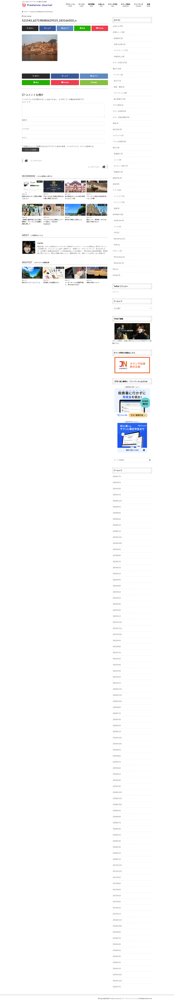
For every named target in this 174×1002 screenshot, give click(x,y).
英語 (115, 123)
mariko (40, 243)
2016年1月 (117, 968)
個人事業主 (119, 99)
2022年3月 (117, 610)
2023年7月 (117, 562)
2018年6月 (117, 829)
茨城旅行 (118, 154)
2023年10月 (117, 543)
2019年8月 (117, 756)
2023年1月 (117, 574)
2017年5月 (117, 896)
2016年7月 (117, 938)
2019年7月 (117, 762)
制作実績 (91, 5)
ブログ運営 (118, 105)
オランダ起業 (119, 111)
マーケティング (121, 50)
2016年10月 (117, 926)
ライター (118, 75)
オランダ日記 (112, 5)
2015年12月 (117, 975)
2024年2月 (117, 525)
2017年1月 (117, 914)
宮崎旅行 (118, 172)
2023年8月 (117, 555)
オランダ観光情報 (121, 117)
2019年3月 (117, 786)
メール (25, 129)
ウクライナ (118, 135)
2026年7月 (117, 476)
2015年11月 (117, 981)
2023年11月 (117, 537)
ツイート (115, 292)
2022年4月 (117, 604)
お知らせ (101, 5)
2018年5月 (117, 835)
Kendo (116, 275)
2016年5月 (117, 950)
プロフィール (70, 5)
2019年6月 (117, 768)
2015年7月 (117, 987)
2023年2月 (117, 568)
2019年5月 (117, 774)
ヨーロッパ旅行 (121, 166)
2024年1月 (117, 531)
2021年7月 (117, 653)
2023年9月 (117, 549)
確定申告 (117, 178)
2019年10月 (117, 744)
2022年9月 (117, 580)
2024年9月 (117, 507)
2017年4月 (117, 902)
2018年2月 (117, 853)
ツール (117, 227)
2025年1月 (117, 495)
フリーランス (138, 5)
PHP (117, 245)
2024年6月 (117, 519)
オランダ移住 (125, 5)
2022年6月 (117, 592)
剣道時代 (118, 38)
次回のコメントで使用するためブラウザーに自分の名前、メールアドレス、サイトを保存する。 (59, 146)
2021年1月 (117, 683)
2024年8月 (117, 513)
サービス (81, 5)
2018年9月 (117, 811)
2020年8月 (117, 707)
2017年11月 (117, 871)
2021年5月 (117, 659)
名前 (24, 120)
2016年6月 (117, 944)
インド (117, 160)
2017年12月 (117, 865)
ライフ (117, 190)
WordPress (119, 239)
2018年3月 (117, 847)
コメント (26, 102)
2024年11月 (117, 501)
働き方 (117, 69)
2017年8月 (117, 883)
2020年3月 (117, 719)
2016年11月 (117, 920)
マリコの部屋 (119, 141)
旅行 (116, 148)
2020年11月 (117, 695)
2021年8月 (117, 647)
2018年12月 (117, 792)
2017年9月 (117, 877)
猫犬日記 (117, 129)
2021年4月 (117, 665)
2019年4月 (117, 780)
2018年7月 (117, 823)
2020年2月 (117, 725)
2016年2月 (117, 962)
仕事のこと (118, 32)
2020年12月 (117, 689)
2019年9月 (117, 750)
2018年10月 (117, 804)
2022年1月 (117, 616)
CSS (116, 233)
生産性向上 (119, 56)
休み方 (117, 81)
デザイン (117, 251)
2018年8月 (117, 817)
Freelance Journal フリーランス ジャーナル (123, 998)
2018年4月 (117, 841)
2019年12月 (117, 738)
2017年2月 (117, 908)
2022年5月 (117, 598)
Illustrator (119, 263)
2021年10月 (117, 634)
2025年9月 (117, 482)
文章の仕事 (119, 44)
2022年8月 (117, 586)
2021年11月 (117, 628)
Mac (115, 269)
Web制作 (118, 214)
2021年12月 (117, 622)
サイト (24, 138)
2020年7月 (117, 713)
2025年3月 (117, 489)
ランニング (119, 202)
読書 (116, 208)
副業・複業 (119, 87)
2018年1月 (117, 859)
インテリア (119, 196)
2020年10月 (117, 701)
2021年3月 (117, 671)
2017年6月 (117, 890)
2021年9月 (117, 640)
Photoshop (119, 257)
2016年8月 (117, 932)
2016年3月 (117, 956)
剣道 (148, 5)
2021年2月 (117, 677)
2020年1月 (117, 731)
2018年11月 (117, 798)
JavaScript (119, 220)
